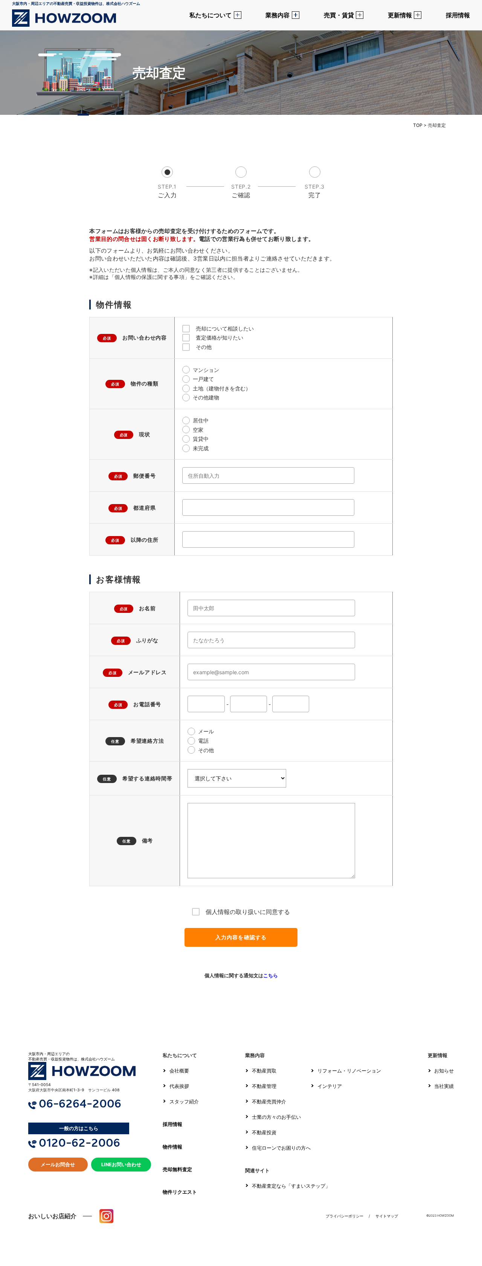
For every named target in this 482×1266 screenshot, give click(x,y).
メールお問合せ (58, 1164)
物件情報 (172, 1147)
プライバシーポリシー (344, 1216)
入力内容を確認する (241, 937)
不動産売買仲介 (269, 1102)
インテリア (329, 1086)
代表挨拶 (179, 1086)
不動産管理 (264, 1086)
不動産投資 (264, 1132)
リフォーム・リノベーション (349, 1071)
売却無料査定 (177, 1169)
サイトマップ (386, 1216)
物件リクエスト (180, 1192)
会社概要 (179, 1071)
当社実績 (444, 1086)
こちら (270, 975)
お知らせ (444, 1071)
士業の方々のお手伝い (276, 1117)
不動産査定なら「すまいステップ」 (291, 1186)
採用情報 (458, 15)
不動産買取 (264, 1071)
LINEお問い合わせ (121, 1164)
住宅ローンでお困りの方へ (281, 1148)
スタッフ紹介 (184, 1102)
